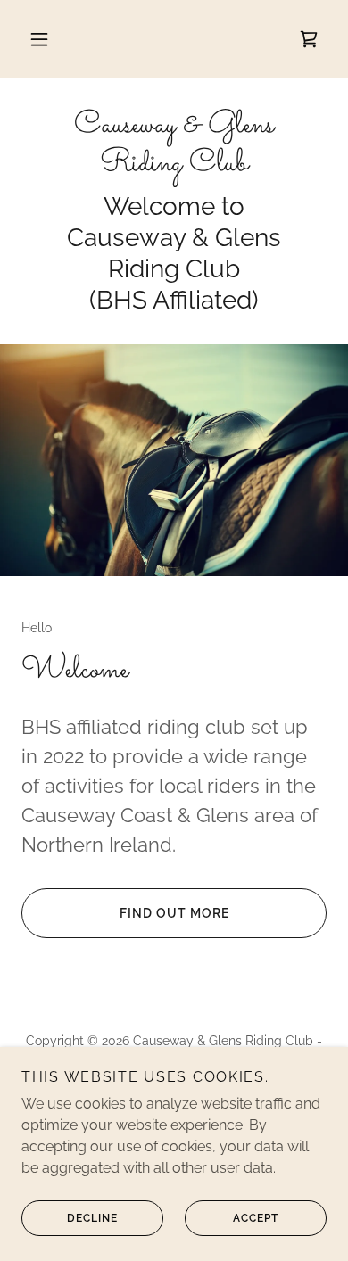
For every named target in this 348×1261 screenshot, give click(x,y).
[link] (309, 39)
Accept (255, 1218)
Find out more (174, 913)
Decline (92, 1218)
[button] (39, 39)
